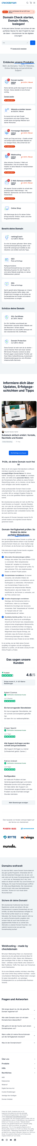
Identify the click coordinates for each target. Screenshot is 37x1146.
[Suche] (27, 3)
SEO (12, 259)
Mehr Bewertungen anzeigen (18, 802)
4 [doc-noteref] (21, 184)
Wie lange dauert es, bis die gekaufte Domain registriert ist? (15, 1010)
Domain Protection (18, 341)
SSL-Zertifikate (17, 316)
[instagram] (7, 1140)
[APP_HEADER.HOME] (9, 3)
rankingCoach (16, 237)
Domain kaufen (17, 80)
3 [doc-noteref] (21, 158)
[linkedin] (15, 1140)
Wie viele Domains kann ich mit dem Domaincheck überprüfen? (15, 1019)
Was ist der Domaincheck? (11, 1043)
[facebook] (2, 1140)
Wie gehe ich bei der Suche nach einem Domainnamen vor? (16, 1027)
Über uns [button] (5, 1059)
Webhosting (16, 155)
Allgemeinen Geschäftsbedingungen (16, 1116)
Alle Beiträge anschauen (18, 453)
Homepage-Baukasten (20, 131)
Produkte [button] (5, 1064)
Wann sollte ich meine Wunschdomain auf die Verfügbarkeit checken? (16, 1035)
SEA (12, 283)
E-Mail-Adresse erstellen (21, 181)
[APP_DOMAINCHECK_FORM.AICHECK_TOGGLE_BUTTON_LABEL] (27, 43)
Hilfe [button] (4, 1068)
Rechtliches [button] (6, 1073)
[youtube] (11, 1140)
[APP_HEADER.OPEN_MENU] (34, 3)
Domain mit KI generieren (19, 48)
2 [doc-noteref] (21, 134)
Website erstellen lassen (21, 109)
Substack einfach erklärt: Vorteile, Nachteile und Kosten (19, 436)
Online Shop (16, 208)
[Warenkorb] (31, 3)
